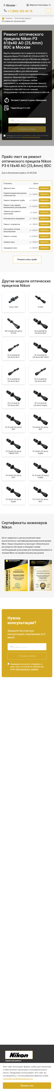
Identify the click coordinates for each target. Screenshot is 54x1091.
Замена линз (9, 242)
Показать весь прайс (27, 259)
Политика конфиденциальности (18, 1079)
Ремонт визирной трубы (14, 200)
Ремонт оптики (10, 236)
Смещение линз (10, 248)
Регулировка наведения (14, 218)
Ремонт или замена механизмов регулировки (15, 206)
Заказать (44, 188)
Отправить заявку (27, 129)
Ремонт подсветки (12, 224)
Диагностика (9, 188)
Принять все (27, 1085)
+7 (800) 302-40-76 (20, 10)
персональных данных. (31, 137)
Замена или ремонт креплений (12, 212)
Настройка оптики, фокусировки (12, 230)
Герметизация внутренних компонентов (15, 194)
